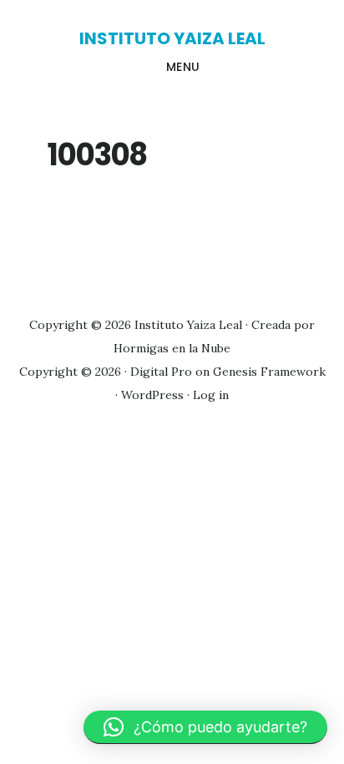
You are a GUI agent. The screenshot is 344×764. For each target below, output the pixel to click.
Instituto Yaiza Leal (172, 38)
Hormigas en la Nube (172, 348)
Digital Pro (161, 371)
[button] (205, 727)
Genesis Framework (269, 371)
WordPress (152, 394)
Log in (211, 394)
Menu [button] (183, 66)
